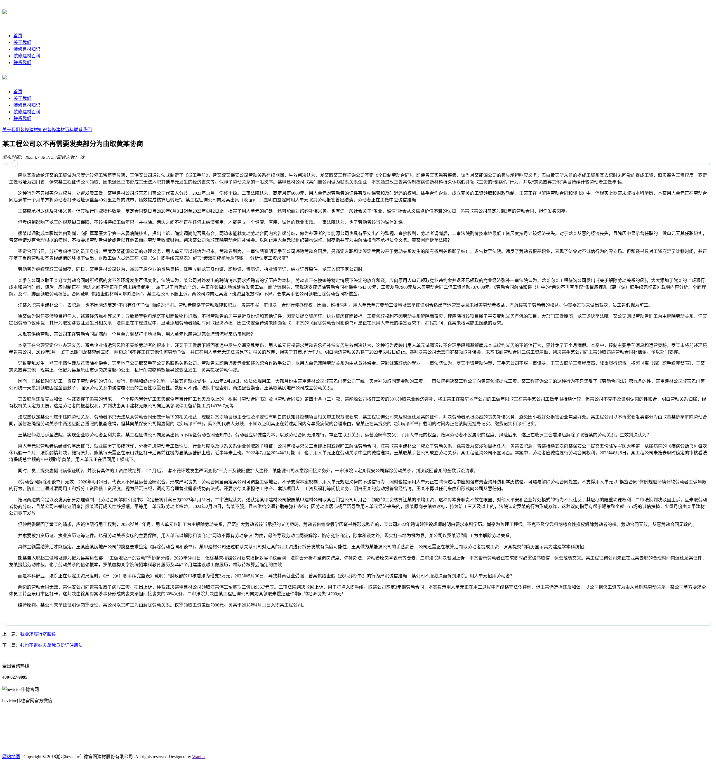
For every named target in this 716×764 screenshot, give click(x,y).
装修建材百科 (26, 55)
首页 (17, 35)
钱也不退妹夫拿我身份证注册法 (51, 645)
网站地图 (11, 756)
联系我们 (22, 62)
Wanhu (198, 756)
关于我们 (22, 42)
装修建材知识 (26, 49)
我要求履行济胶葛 (38, 634)
